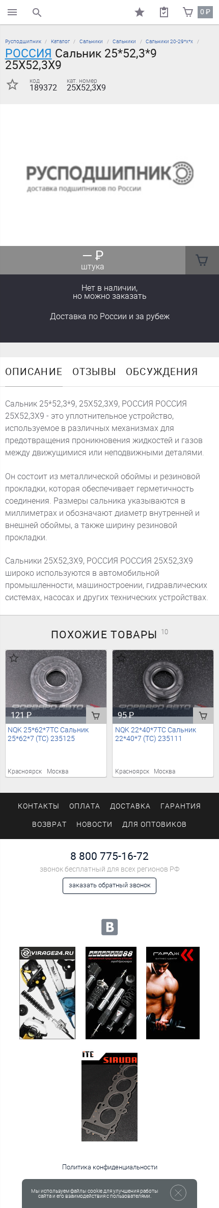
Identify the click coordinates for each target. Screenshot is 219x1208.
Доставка (110, 316)
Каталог (60, 41)
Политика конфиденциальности (109, 1167)
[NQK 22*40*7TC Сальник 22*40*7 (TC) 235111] (163, 683)
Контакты (39, 806)
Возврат (49, 824)
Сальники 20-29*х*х (169, 41)
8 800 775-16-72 (109, 856)
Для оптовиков (154, 824)
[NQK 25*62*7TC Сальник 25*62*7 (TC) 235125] (56, 683)
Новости (94, 824)
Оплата (84, 806)
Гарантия (180, 806)
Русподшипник (23, 41)
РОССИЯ (28, 53)
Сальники (91, 41)
